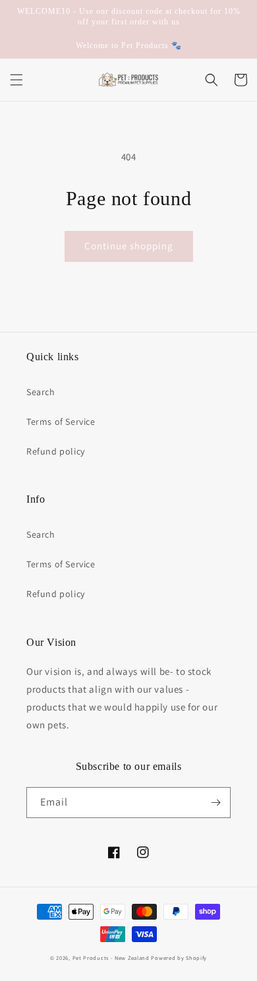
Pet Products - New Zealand (111, 957)
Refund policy (55, 451)
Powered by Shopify (179, 957)
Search (40, 392)
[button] (16, 79)
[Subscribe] (215, 802)
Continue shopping (128, 245)
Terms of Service (61, 421)
